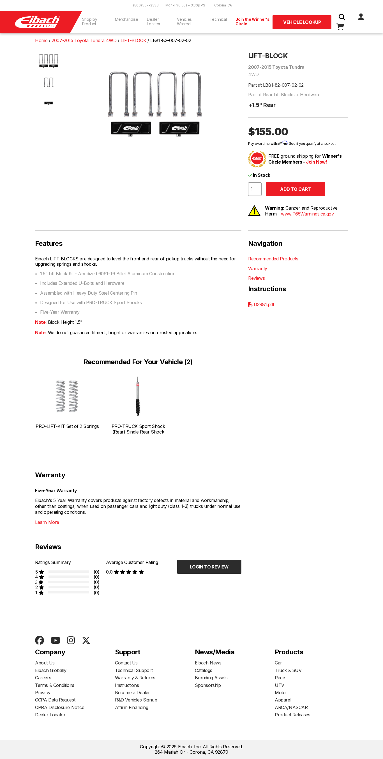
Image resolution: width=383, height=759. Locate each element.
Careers (43, 677)
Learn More (47, 522)
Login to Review (209, 567)
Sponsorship (208, 685)
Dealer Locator (153, 21)
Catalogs (203, 670)
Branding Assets (211, 677)
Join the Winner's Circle (252, 21)
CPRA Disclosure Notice (59, 707)
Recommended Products (273, 259)
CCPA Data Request (55, 699)
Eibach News (208, 662)
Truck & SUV (288, 670)
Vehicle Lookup (302, 22)
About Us (45, 662)
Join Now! (316, 162)
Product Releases (292, 714)
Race (280, 677)
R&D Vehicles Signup (136, 699)
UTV (279, 685)
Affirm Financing (131, 707)
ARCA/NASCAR (291, 707)
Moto (280, 692)
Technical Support (134, 670)
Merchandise (126, 19)
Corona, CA (223, 5)
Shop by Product (89, 21)
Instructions (127, 685)
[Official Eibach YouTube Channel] (55, 641)
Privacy (42, 692)
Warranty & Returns (135, 677)
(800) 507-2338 (146, 5)
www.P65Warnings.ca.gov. (307, 214)
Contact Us (126, 662)
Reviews (256, 278)
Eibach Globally (50, 670)
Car (278, 662)
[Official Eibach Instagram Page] (71, 641)
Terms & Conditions (54, 685)
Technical (218, 19)
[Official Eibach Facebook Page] (39, 641)
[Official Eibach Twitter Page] (86, 641)
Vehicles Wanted (184, 21)
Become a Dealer (132, 692)
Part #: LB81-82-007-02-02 (276, 85)
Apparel (283, 699)
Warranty (257, 268)
